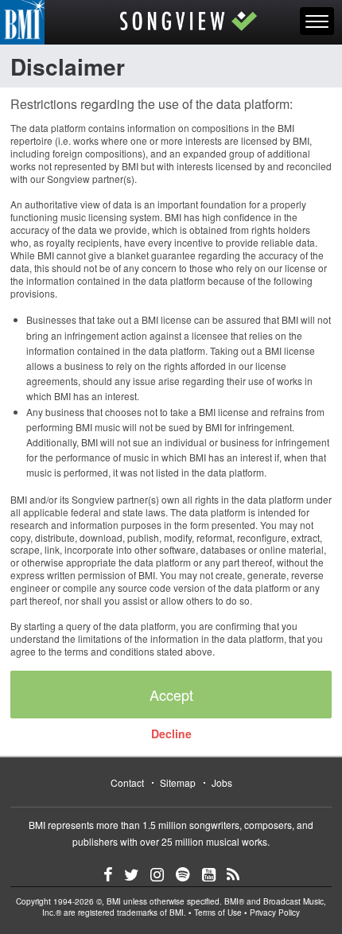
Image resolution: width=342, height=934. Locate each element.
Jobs (222, 782)
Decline (171, 733)
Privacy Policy (275, 912)
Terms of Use (218, 912)
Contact (127, 782)
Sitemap (178, 782)
